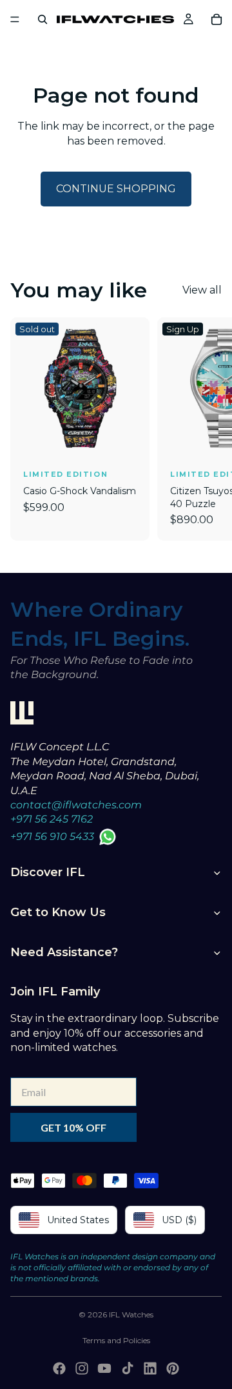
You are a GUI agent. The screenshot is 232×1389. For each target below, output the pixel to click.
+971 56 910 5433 (52, 836)
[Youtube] (104, 1368)
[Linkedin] (150, 1368)
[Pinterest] (172, 1368)
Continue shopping (116, 189)
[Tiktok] (127, 1368)
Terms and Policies (116, 1340)
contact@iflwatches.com (76, 805)
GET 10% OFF (73, 1127)
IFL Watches (131, 1314)
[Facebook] (59, 1368)
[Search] (42, 19)
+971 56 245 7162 (51, 819)
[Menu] (15, 19)
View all (202, 290)
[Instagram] (82, 1368)
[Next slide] (207, 429)
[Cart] (216, 19)
